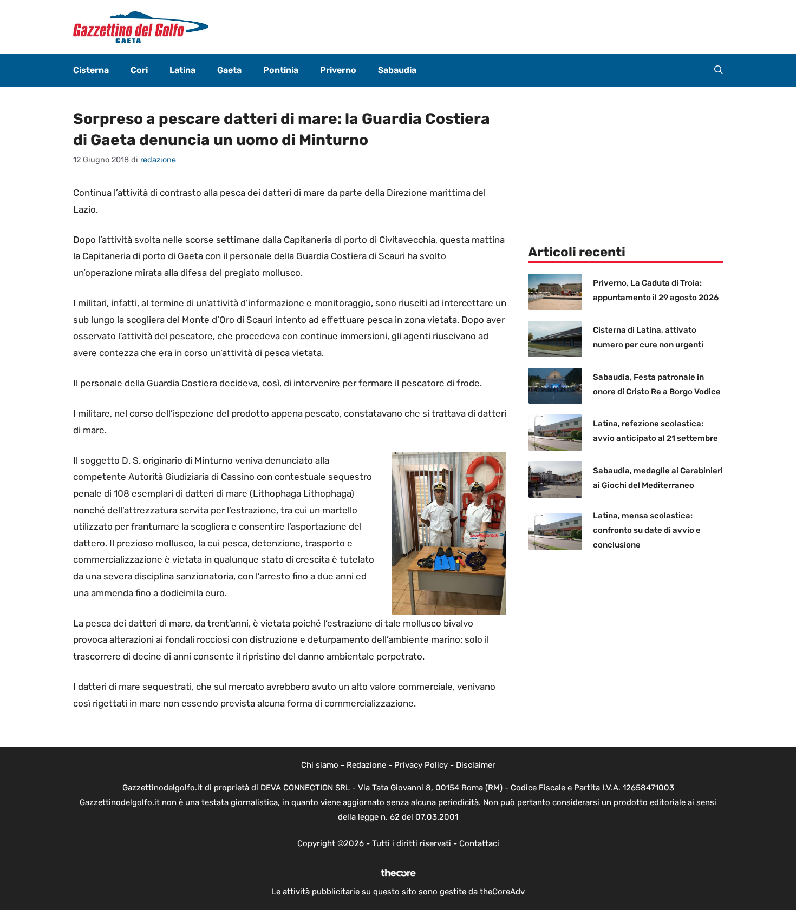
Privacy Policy (421, 765)
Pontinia (280, 70)
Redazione (366, 765)
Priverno (338, 70)
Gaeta (229, 70)
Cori (139, 70)
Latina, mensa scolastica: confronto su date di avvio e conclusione (647, 530)
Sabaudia (397, 70)
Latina (182, 70)
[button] (718, 70)
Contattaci (479, 843)
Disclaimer (475, 765)
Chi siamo (319, 765)
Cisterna (91, 70)
